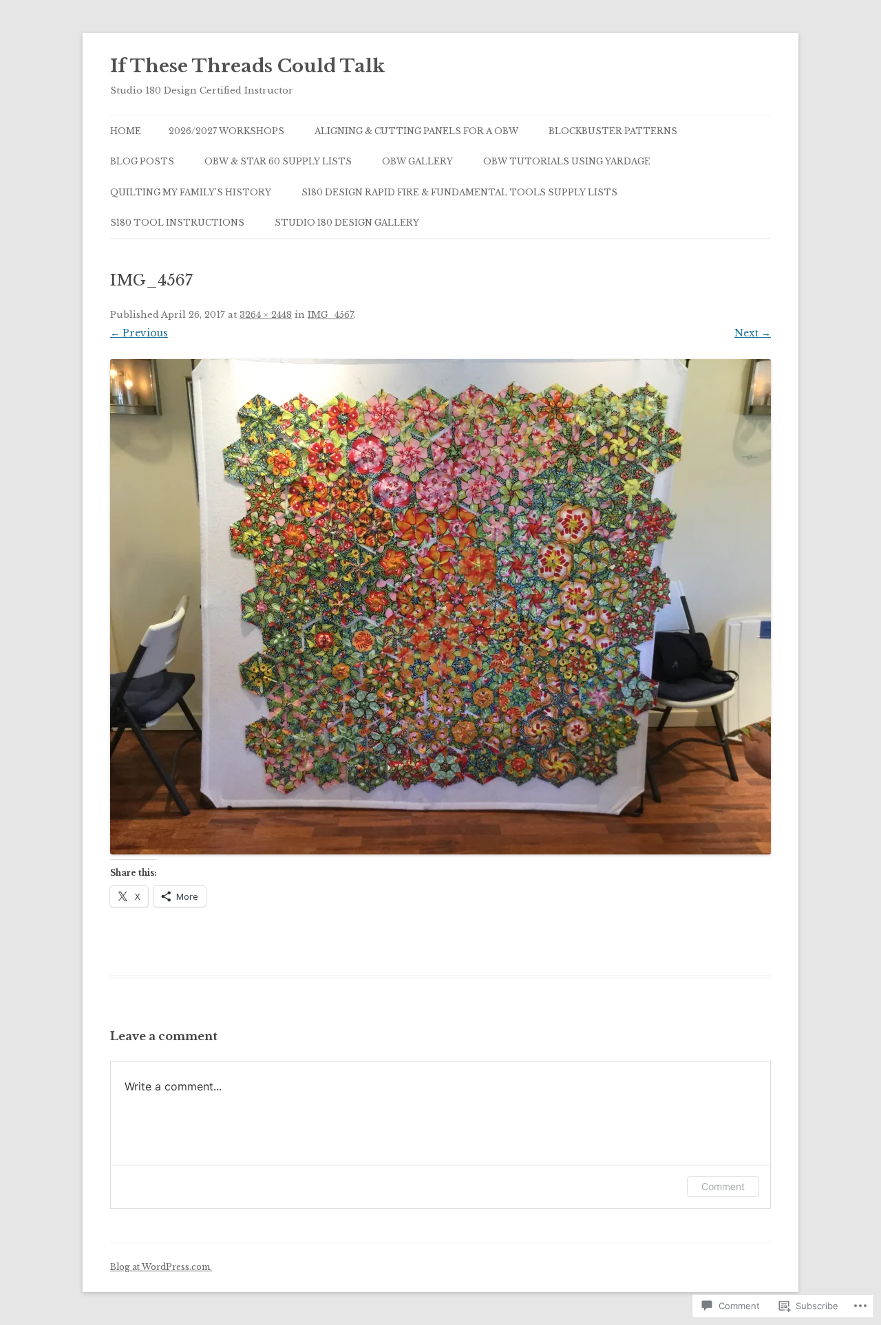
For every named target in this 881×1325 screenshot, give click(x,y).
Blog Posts (142, 161)
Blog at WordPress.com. (161, 1267)
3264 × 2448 (266, 315)
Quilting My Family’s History (190, 192)
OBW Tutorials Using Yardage (566, 161)
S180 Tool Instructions (177, 222)
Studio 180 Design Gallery (347, 222)
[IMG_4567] (440, 606)
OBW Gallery (417, 161)
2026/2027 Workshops (226, 131)
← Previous (139, 333)
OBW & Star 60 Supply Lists (278, 161)
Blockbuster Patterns (613, 131)
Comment (723, 1186)
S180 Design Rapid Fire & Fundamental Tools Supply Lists (459, 192)
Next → (752, 333)
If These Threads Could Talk (247, 66)
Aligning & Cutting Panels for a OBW (416, 131)
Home (125, 131)
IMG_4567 (331, 315)
